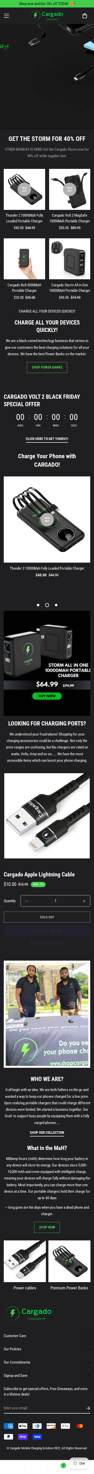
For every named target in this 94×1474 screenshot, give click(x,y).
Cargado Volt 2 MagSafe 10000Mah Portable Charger (69, 218)
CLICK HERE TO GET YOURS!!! (47, 439)
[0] (59, 1467)
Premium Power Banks (69, 1287)
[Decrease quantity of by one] (26, 901)
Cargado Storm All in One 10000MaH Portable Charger (69, 288)
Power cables (25, 1287)
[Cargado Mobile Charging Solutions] (47, 15)
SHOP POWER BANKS (47, 367)
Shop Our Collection (47, 1132)
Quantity (10, 901)
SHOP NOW (47, 1227)
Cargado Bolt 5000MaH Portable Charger (24, 288)
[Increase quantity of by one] (84, 901)
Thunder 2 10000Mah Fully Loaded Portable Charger (24, 218)
